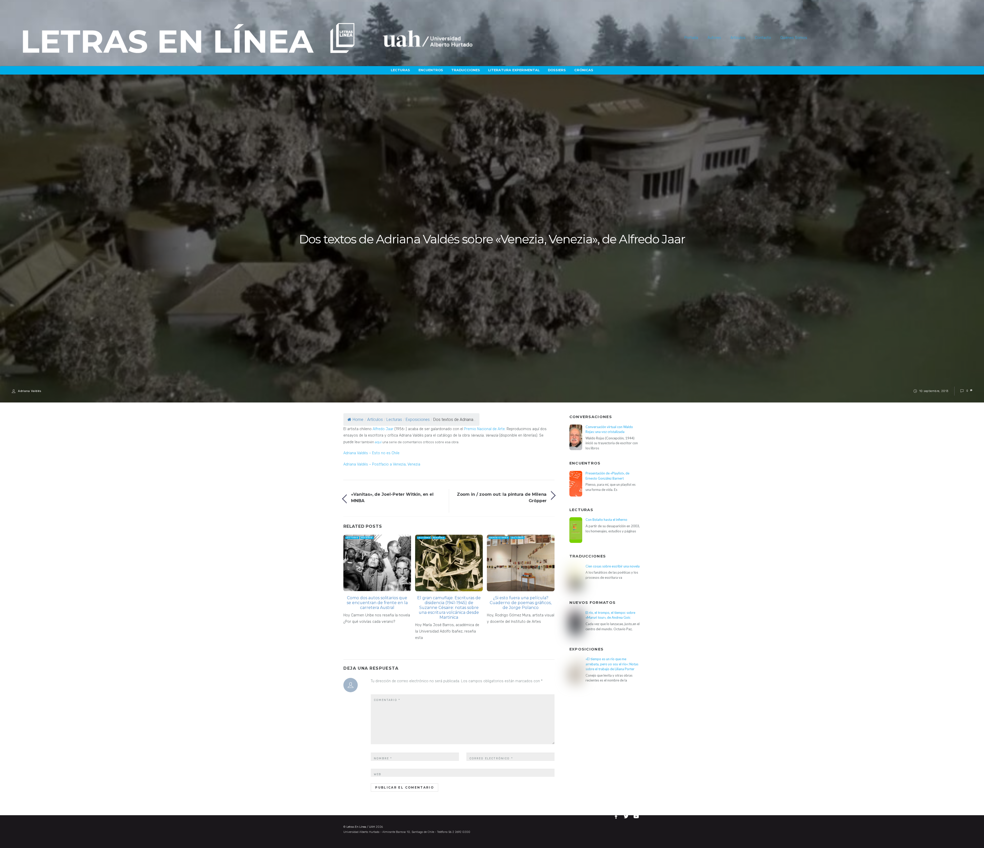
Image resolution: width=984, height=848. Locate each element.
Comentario (387, 700)
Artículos (737, 38)
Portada (691, 38)
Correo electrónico (491, 758)
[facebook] (617, 816)
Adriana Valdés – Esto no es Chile (371, 453)
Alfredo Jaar (383, 429)
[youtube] (636, 816)
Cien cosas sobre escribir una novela (613, 566)
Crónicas (583, 70)
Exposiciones (418, 419)
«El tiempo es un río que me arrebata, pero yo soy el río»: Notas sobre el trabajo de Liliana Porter (612, 664)
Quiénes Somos (793, 38)
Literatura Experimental (514, 70)
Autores (714, 38)
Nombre (383, 758)
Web (377, 774)
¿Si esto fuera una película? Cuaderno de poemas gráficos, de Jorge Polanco (520, 602)
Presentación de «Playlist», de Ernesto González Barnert (607, 475)
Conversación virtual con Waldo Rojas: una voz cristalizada (609, 429)
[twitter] (627, 816)
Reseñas (367, 537)
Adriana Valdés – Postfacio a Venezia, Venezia (381, 464)
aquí (378, 442)
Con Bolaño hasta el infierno (606, 520)
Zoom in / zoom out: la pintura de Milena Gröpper (502, 497)
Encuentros (430, 70)
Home (358, 419)
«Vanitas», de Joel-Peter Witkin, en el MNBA (392, 497)
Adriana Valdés (29, 391)
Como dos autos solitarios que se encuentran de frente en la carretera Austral (377, 602)
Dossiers (557, 70)
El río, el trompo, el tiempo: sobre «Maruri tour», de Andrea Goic (610, 615)
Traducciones (465, 70)
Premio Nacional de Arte (484, 429)
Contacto (763, 38)
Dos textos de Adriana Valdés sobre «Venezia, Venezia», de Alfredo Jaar (492, 239)
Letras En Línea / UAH (360, 827)
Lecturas (400, 70)
